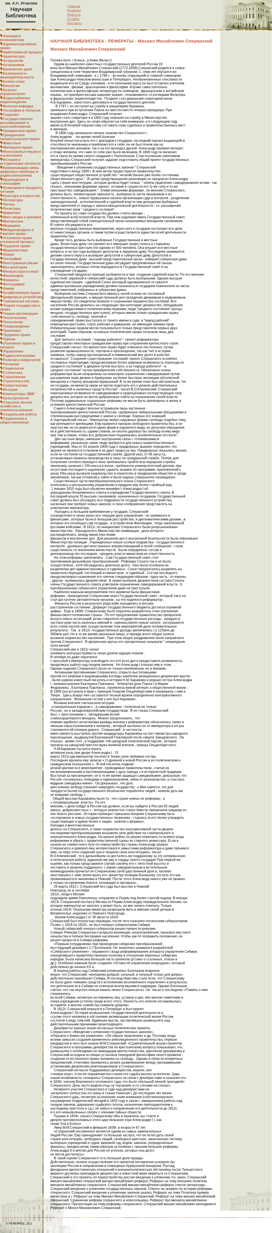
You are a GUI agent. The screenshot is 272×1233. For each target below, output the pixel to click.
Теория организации (20, 313)
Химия (8, 254)
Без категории (15, 267)
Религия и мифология (21, 360)
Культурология (16, 398)
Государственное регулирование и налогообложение (16, 122)
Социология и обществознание (14, 420)
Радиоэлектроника (19, 355)
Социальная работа (20, 414)
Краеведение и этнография (14, 181)
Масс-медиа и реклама (22, 217)
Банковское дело (17, 69)
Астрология (13, 60)
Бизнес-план (14, 81)
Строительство (16, 381)
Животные (12, 143)
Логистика (11, 208)
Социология (13, 368)
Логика (9, 204)
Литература (13, 200)
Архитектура (14, 56)
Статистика (12, 372)
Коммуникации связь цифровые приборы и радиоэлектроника (19, 171)
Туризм (9, 339)
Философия (13, 276)
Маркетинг (12, 213)
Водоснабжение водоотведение (15, 100)
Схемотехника (15, 385)
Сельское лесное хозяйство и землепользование (16, 406)
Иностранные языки (20, 263)
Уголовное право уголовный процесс (17, 240)
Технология (13, 322)
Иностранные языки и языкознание (20, 153)
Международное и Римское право (17, 231)
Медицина (11, 225)
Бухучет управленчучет (13, 92)
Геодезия (10, 114)
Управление (13, 351)
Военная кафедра (18, 106)
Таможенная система (21, 301)
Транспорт (12, 330)
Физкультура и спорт (21, 271)
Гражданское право (19, 131)
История (10, 389)
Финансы (11, 280)
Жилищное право (18, 147)
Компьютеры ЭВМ (18, 394)
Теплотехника (15, 318)
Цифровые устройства (22, 297)
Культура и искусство (21, 196)
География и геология (21, 110)
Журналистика (15, 250)
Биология (11, 86)
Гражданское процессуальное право (20, 137)
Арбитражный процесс (22, 52)
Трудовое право (17, 246)
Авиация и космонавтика (12, 38)
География (12, 259)
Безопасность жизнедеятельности (17, 75)
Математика (13, 221)
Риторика (11, 364)
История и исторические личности (20, 161)
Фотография (13, 284)
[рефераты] (21, 27)
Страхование (14, 377)
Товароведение (16, 326)
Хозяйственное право (21, 293)
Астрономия (13, 65)
